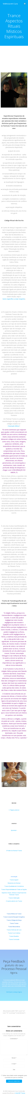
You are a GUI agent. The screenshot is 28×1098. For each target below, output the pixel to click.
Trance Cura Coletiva (14, 933)
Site (14, 1069)
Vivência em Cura (10, 3)
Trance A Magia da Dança (14, 920)
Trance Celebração (14, 898)
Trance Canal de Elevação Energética (14, 917)
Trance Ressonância (14, 926)
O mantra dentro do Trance (14, 901)
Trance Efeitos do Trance (14, 914)
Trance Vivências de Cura (14, 930)
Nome (14, 1058)
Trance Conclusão (14, 939)
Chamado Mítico (13, 426)
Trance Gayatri (14, 880)
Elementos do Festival (14, 883)
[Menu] (24, 3)
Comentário (14, 1038)
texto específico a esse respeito (14, 299)
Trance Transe (14, 923)
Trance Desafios (14, 936)
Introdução (14, 876)
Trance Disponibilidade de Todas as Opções (14, 889)
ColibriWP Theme (20, 1093)
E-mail (14, 1064)
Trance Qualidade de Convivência (14, 886)
